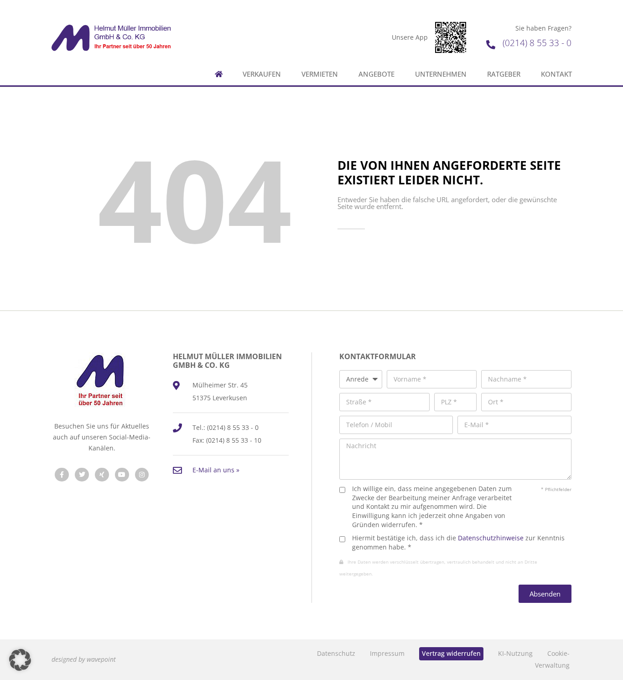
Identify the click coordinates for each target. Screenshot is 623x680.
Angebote (376, 74)
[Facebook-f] (62, 475)
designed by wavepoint (84, 659)
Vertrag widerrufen (451, 653)
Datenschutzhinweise (491, 538)
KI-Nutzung (515, 653)
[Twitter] (82, 475)
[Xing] (102, 475)
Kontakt (556, 74)
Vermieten (319, 74)
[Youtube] (122, 475)
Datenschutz (336, 653)
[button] (20, 660)
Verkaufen (262, 74)
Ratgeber (503, 74)
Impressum (387, 653)
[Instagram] (142, 475)
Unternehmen (441, 74)
